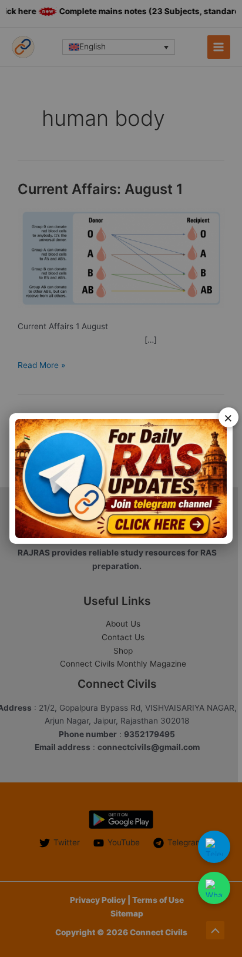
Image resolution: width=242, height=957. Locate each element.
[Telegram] (214, 847)
